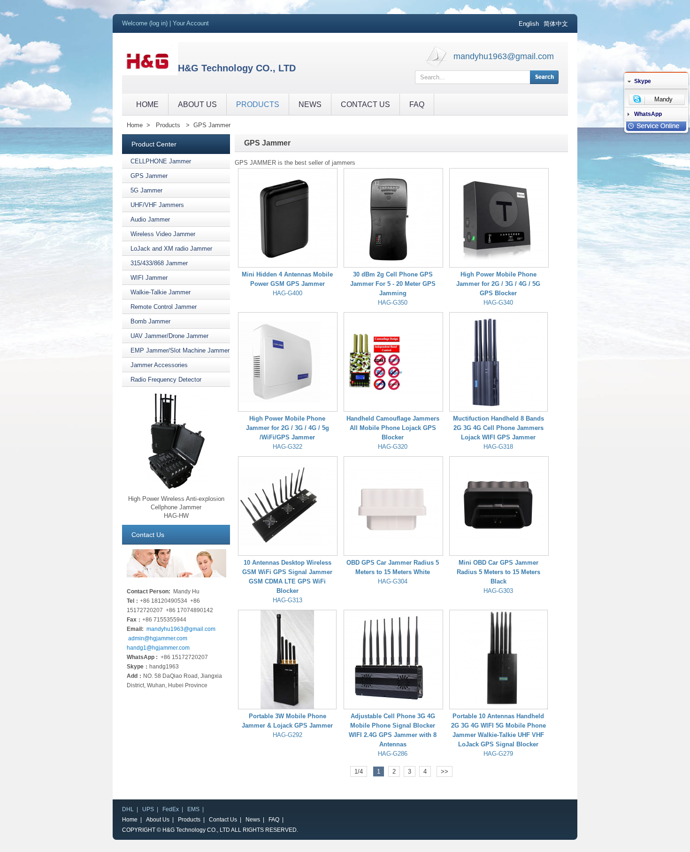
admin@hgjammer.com (157, 638)
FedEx (170, 809)
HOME (147, 104)
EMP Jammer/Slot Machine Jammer (180, 350)
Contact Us (223, 819)
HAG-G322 (287, 446)
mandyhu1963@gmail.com (503, 56)
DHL (128, 809)
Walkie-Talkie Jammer (160, 292)
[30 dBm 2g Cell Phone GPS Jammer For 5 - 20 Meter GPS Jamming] (393, 217)
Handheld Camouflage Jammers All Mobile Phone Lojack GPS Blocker (392, 428)
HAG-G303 (498, 590)
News (252, 819)
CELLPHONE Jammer (160, 161)
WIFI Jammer (149, 277)
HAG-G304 (392, 581)
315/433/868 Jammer (159, 263)
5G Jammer (146, 190)
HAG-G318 (498, 446)
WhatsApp (648, 114)
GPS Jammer (211, 125)
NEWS (310, 104)
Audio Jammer (150, 219)
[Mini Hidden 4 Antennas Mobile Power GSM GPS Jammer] (287, 217)
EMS (193, 809)
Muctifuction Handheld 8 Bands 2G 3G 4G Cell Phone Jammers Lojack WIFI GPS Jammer (498, 428)
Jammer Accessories (159, 364)
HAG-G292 (287, 734)
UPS (148, 809)
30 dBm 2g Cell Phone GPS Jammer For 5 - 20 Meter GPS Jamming (393, 284)
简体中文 (556, 23)
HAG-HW (176, 515)
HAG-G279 (498, 753)
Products (168, 125)
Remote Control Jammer (163, 306)
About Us (157, 819)
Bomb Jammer (150, 321)
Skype (642, 81)
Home (135, 125)
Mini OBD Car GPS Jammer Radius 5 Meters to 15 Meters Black (498, 572)
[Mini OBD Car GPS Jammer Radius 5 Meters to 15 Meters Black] (499, 506)
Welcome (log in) (145, 23)
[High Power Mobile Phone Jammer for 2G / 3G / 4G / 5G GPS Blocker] (499, 218)
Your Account (191, 23)
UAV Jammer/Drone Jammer (169, 335)
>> (444, 771)
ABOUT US (197, 104)
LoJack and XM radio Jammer (171, 248)
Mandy (663, 99)
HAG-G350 (392, 302)
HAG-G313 (287, 600)
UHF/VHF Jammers (157, 204)
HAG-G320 (392, 446)
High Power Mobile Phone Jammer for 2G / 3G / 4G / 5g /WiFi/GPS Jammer (287, 428)
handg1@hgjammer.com (158, 648)
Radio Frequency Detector (165, 379)
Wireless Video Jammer (162, 234)
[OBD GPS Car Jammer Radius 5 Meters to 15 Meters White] (393, 506)
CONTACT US (365, 104)
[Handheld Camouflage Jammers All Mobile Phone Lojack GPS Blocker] (393, 362)
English (529, 23)
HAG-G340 (498, 302)
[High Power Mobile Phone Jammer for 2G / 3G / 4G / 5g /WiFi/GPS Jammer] (287, 362)
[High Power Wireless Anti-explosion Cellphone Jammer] (176, 487)
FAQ (416, 104)
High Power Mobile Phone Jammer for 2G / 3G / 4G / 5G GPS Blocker (498, 284)
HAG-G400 (287, 293)
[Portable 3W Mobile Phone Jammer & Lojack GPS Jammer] (287, 659)
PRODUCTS (257, 104)
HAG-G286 (392, 753)
